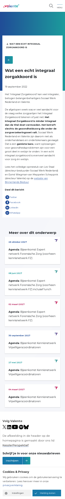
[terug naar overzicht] (9, 60)
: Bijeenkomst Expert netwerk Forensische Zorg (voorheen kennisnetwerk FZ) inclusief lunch (32, 285)
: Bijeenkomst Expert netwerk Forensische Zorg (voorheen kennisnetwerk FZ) (32, 254)
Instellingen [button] (18, 493)
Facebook (15, 202)
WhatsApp (15, 213)
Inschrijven (12, 460)
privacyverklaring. (13, 485)
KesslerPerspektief (16, 445)
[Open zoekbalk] (51, 6)
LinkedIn (14, 207)
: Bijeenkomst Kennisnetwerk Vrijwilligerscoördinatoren (32, 345)
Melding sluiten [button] (47, 493)
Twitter (13, 197)
